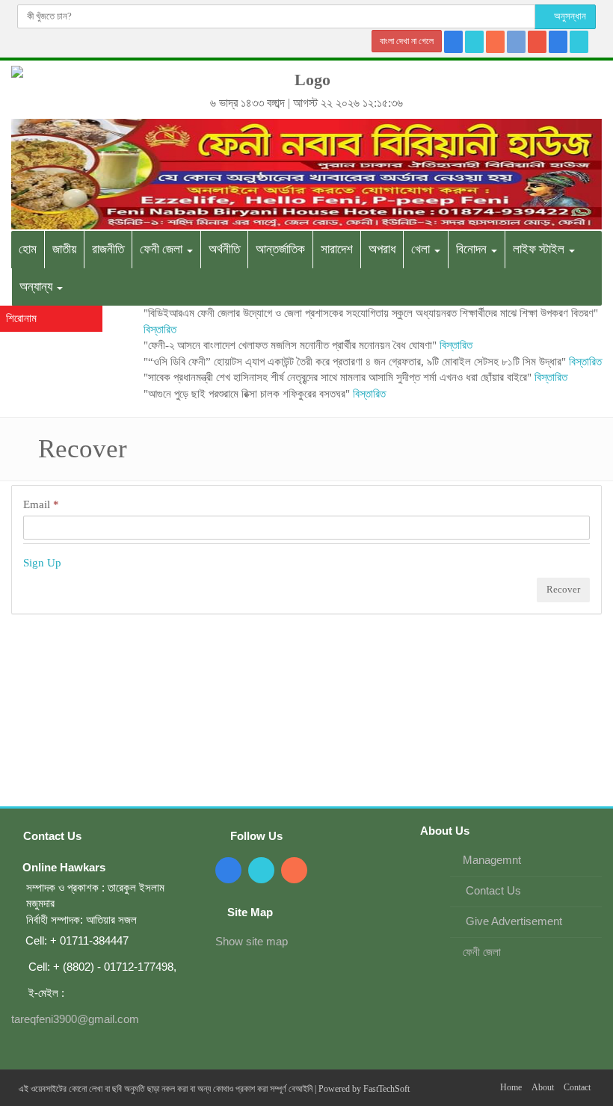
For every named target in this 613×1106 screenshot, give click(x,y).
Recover (563, 589)
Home (511, 1087)
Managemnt (492, 859)
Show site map (251, 941)
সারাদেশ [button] (337, 249)
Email (41, 504)
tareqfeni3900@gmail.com (75, 1019)
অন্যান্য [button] (37, 286)
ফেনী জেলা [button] (162, 249)
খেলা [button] (422, 249)
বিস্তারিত (160, 330)
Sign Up (42, 563)
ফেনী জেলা (482, 951)
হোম (28, 249)
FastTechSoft (386, 1089)
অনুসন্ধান (569, 16)
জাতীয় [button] (64, 249)
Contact (577, 1087)
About (543, 1087)
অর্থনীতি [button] (224, 249)
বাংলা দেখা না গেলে (407, 41)
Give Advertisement (512, 921)
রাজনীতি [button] (108, 249)
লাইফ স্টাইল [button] (540, 249)
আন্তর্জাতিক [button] (280, 249)
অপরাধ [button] (382, 249)
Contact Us (492, 890)
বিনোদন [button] (473, 249)
